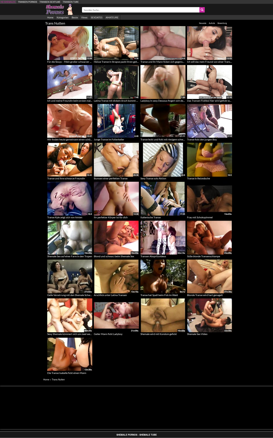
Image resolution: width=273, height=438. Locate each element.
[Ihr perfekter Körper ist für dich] (116, 199)
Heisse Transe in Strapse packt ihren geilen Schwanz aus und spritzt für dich (134, 61)
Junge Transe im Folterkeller (109, 139)
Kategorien (62, 17)
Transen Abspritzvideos (153, 256)
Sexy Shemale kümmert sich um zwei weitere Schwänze (76, 333)
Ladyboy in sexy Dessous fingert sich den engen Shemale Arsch (174, 100)
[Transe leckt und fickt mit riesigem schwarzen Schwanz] (162, 121)
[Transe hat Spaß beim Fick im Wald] (162, 276)
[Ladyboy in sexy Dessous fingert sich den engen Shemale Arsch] (162, 82)
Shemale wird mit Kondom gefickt (158, 333)
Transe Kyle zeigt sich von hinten (64, 217)
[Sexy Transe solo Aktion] (162, 160)
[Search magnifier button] (202, 10)
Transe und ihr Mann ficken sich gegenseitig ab (165, 61)
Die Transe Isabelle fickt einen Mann (66, 372)
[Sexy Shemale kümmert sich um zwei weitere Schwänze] (69, 315)
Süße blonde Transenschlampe (203, 256)
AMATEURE (112, 17)
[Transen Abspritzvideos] (162, 238)
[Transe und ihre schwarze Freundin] (69, 160)
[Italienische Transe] (162, 199)
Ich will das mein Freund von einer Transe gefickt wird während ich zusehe (226, 61)
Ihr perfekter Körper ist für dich (111, 217)
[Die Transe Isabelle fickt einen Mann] (69, 354)
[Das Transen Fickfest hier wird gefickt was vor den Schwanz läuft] (209, 82)
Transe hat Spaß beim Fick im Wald (159, 294)
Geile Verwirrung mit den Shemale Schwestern (72, 294)
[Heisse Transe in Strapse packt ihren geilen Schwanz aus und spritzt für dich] (116, 43)
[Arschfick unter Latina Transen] (116, 276)
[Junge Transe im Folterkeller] (116, 121)
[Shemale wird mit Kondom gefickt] (162, 315)
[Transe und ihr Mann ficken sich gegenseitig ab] (162, 43)
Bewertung (222, 23)
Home (50, 17)
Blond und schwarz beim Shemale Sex (114, 256)
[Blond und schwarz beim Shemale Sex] (116, 238)
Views (84, 17)
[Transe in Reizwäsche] (209, 160)
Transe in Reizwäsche (198, 178)
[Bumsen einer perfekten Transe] (116, 160)
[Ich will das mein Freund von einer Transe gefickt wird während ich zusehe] (209, 43)
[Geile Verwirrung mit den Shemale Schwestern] (69, 276)
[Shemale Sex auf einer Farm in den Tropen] (69, 238)
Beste (75, 17)
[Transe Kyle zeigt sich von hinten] (69, 199)
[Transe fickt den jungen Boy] (209, 121)
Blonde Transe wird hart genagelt (205, 294)
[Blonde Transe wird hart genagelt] (209, 276)
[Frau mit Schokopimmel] (209, 199)
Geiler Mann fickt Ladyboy (108, 333)
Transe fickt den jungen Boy (202, 139)
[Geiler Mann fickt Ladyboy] (116, 315)
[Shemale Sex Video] (209, 315)
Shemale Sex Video (197, 333)
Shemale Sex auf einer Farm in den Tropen (69, 256)
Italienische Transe (150, 217)
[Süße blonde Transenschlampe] (209, 238)
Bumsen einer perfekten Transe (110, 178)
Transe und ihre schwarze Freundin (66, 178)
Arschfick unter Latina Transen (110, 294)
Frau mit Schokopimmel (200, 217)
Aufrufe (212, 23)
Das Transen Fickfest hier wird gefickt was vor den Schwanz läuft (221, 100)
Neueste (202, 23)
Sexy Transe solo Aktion (153, 178)
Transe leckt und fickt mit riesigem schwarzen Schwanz (169, 139)
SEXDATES (96, 17)
